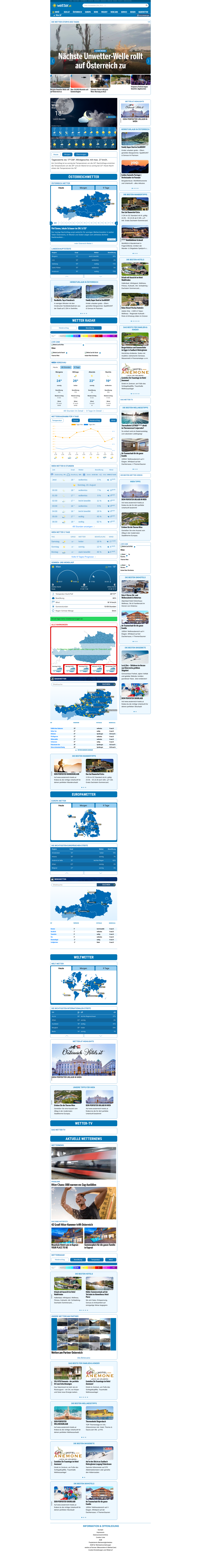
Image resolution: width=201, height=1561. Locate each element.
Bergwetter (60, 879)
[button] (84, 750)
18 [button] (112, 223)
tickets (120, 1)
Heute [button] (61, 188)
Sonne (75, 420)
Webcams (114, 12)
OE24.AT (67, 12)
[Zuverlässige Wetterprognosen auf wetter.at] (65, 5)
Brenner (53, 929)
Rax (52, 937)
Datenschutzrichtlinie (100, 1535)
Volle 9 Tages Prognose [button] (82, 557)
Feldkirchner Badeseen (57, 728)
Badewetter (143, 12)
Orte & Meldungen (144, 15)
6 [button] (73, 223)
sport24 (90, 1)
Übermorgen (81, 154)
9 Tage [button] (106, 188)
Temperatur (57, 420)
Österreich (84, 1)
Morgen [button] (83, 188)
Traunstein (53, 934)
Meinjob (110, 1)
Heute (55, 154)
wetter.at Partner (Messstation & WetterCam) (100, 1547)
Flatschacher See (55, 744)
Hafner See (54, 731)
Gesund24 (103, 1)
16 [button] (105, 223)
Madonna (97, 1)
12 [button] (91, 223)
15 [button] (102, 223)
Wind (113, 420)
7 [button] (76, 223)
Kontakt (100, 1530)
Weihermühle (54, 739)
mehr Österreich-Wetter (83, 243)
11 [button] (88, 223)
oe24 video (76, 1)
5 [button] (70, 223)
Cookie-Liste (100, 1537)
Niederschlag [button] (64, 328)
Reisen (115, 1)
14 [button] (98, 223)
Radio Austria (128, 1)
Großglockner (54, 942)
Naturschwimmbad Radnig (58, 747)
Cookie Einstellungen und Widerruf (100, 1550)
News (96, 12)
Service (124, 12)
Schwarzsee (54, 742)
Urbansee (53, 734)
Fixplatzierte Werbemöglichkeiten (100, 1542)
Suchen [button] (106, 684)
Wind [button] (111, 1260)
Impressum (100, 1532)
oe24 (70, 1)
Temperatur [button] (95, 1260)
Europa (88, 12)
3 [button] (65, 223)
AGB (100, 1540)
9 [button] (81, 223)
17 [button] (108, 223)
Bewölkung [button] (90, 328)
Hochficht (53, 931)
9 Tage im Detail (94, 411)
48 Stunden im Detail (73, 411)
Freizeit (104, 12)
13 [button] (95, 223)
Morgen (67, 154)
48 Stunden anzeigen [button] (82, 526)
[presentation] (52, 61)
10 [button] (84, 223)
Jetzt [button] (55, 223)
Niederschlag (95, 420)
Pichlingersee (54, 736)
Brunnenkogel (54, 940)
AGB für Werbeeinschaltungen (100, 1545)
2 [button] (62, 223)
